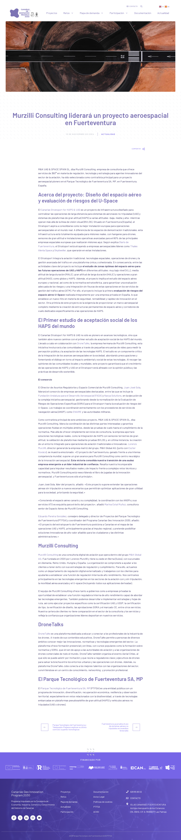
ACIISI (96, 811)
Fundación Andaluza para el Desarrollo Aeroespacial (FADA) (70, 395)
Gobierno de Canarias (24, 808)
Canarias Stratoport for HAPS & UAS (60, 209)
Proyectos (51, 13)
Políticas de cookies (102, 801)
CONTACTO (135, 798)
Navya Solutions (112, 395)
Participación (117, 13)
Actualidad (163, 13)
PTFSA (96, 806)
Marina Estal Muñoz (115, 504)
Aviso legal (98, 796)
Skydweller (60, 250)
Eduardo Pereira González (52, 516)
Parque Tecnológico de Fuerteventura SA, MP (65, 688)
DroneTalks (83, 343)
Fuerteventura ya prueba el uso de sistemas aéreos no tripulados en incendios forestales (115, 727)
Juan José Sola (132, 387)
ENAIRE (77, 411)
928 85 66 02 (136, 791)
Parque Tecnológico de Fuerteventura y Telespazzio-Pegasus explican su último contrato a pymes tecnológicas (70, 727)
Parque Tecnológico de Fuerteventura (87, 836)
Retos (66, 13)
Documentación (142, 13)
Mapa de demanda (89, 13)
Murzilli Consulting (48, 554)
